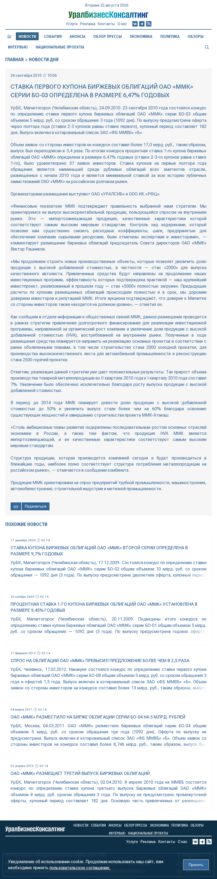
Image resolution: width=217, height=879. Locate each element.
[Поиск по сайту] (207, 47)
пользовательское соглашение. (79, 867)
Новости (81, 825)
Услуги (72, 24)
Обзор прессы (107, 36)
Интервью (18, 47)
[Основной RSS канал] (148, 23)
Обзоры (196, 36)
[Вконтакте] (135, 23)
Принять (196, 865)
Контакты (106, 24)
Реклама (87, 24)
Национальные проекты (60, 47)
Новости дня (43, 60)
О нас (122, 24)
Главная (14, 60)
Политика (170, 36)
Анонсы (77, 36)
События (53, 36)
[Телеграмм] (141, 23)
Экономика (141, 36)
